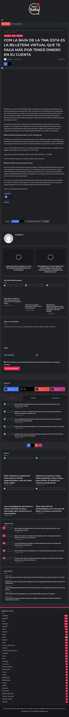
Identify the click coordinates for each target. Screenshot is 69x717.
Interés (4, 656)
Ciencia (4, 685)
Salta (13, 35)
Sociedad (19, 35)
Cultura (4, 672)
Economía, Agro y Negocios (9, 650)
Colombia (4, 701)
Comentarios (56, 398)
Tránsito (4, 674)
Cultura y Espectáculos (8, 645)
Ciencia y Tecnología (8, 696)
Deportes (4, 640)
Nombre (6, 348)
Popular (33, 398)
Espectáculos (6, 677)
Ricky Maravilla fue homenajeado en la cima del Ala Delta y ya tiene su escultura (39, 426)
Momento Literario (7, 699)
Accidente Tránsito (7, 666)
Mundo (4, 637)
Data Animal (5, 664)
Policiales (4, 631)
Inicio (6, 30)
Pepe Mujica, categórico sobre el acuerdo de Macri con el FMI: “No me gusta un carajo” (12, 301)
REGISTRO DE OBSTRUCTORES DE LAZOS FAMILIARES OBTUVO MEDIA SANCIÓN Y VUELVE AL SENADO (55, 308)
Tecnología (5, 661)
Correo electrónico (9, 355)
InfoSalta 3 (9, 59)
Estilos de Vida (6, 669)
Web (37, 355)
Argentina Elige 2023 (8, 693)
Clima (3, 658)
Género (4, 629)
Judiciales (5, 648)
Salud (3, 642)
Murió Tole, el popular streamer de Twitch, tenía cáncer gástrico (33, 306)
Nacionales (5, 623)
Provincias (5, 653)
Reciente (12, 398)
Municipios (5, 618)
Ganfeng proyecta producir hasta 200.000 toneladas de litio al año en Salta (31, 24)
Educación (5, 688)
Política (4, 634)
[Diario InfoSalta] (34, 9)
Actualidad (11, 30)
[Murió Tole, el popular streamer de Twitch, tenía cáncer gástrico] (34, 294)
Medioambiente (6, 680)
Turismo (4, 683)
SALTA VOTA (5, 691)
